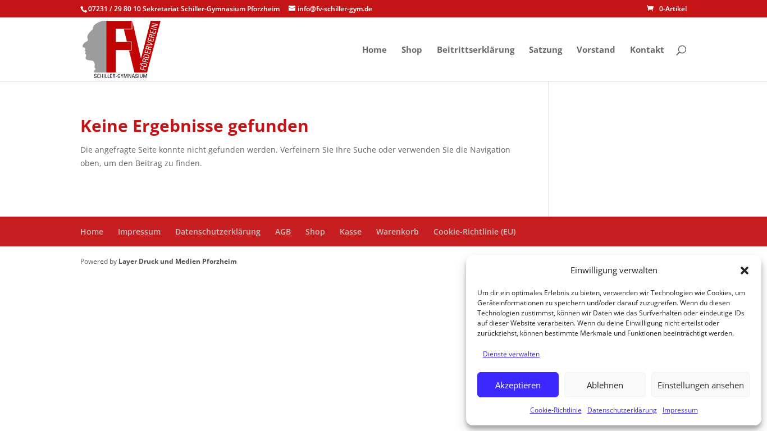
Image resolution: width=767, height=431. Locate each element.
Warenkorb (397, 231)
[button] (744, 270)
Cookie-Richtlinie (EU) (474, 231)
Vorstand (596, 50)
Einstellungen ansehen (701, 385)
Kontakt (647, 50)
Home (374, 50)
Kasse (351, 231)
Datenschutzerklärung (622, 410)
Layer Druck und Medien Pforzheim (177, 261)
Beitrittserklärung (475, 50)
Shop (411, 50)
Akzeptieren (518, 385)
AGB (283, 231)
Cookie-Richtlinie (556, 410)
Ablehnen (605, 385)
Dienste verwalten (511, 354)
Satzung (545, 50)
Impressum (680, 410)
